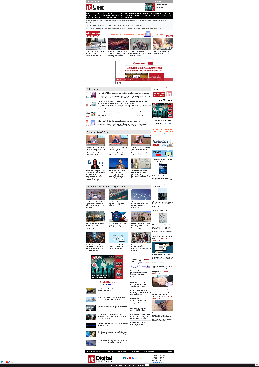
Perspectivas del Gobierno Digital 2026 (161, 186)
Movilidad (148, 15)
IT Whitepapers (105, 15)
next (169, 70)
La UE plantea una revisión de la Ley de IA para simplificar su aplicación (117, 225)
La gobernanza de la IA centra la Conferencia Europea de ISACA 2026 (117, 247)
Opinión (88, 15)
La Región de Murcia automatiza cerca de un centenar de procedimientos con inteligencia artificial (139, 301)
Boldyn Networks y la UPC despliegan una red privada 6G (163, 52)
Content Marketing (156, 13)
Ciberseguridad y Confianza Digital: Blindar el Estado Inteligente (129, 79)
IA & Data (114, 15)
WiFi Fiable (89, 17)
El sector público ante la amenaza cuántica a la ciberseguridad (113, 324)
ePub (111, 284)
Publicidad (169, 351)
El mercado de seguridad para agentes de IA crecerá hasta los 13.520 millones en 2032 (112, 307)
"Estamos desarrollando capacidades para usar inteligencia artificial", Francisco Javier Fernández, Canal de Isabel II (140, 174)
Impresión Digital (166, 15)
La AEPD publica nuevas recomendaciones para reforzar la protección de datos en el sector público (140, 325)
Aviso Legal (110, 351)
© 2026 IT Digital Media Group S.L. (95, 351)
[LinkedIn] (155, 1)
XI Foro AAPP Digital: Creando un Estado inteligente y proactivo (119, 121)
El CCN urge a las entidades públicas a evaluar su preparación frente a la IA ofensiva (95, 54)
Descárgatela (159, 8)
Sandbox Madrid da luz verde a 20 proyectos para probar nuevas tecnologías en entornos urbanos (95, 247)
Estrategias (166, 13)
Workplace (121, 15)
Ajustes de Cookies (135, 351)
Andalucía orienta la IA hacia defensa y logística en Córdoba (110, 290)
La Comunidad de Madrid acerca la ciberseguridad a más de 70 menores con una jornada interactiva (112, 317)
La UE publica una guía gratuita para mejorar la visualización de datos (138, 284)
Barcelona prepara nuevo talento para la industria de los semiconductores (140, 292)
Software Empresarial (127, 17)
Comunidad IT (124, 13)
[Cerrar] (163, 365)
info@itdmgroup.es (158, 362)
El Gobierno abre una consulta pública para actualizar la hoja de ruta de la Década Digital (113, 333)
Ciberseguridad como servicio (103, 17)
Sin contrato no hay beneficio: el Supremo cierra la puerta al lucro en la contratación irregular (162, 270)
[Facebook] (161, 1)
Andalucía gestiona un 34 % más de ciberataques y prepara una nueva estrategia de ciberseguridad (95, 226)
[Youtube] (160, 1)
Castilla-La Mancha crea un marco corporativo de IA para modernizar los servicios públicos (140, 226)
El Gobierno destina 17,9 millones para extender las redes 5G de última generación (140, 205)
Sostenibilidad (130, 15)
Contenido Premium (135, 13)
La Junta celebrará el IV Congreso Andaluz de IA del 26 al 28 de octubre (140, 53)
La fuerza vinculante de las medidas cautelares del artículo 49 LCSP (162, 295)
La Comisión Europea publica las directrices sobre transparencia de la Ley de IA (112, 342)
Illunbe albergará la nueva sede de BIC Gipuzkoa (139, 309)
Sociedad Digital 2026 (159, 210)
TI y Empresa (156, 15)
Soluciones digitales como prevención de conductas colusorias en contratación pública (139, 274)
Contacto (160, 351)
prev (119, 70)
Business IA (116, 17)
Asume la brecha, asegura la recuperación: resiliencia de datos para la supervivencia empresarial (124, 113)
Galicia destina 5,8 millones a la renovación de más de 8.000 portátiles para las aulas (140, 316)
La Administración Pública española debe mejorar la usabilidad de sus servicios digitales (95, 205)
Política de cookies (121, 351)
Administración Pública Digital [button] (95, 13)
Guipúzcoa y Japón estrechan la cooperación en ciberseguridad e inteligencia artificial (141, 247)
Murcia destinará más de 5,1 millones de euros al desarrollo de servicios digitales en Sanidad (118, 54)
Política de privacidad (149, 351)
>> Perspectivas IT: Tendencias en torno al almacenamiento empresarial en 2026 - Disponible (114, 25)
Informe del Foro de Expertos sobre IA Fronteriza (162, 160)
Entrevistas (146, 13)
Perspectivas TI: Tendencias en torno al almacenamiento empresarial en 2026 (123, 93)
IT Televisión (96, 15)
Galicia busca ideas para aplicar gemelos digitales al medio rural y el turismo (111, 298)
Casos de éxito (139, 15)
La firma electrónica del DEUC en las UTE (162, 238)
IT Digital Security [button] (112, 13)
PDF (107, 284)
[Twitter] (157, 1)
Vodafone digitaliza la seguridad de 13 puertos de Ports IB (117, 204)
